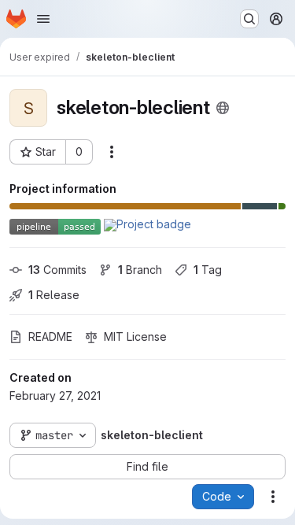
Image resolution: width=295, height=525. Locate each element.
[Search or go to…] (249, 18)
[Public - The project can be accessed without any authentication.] (222, 108)
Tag (208, 269)
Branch (140, 269)
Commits (57, 269)
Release (53, 294)
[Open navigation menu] (43, 18)
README (50, 336)
